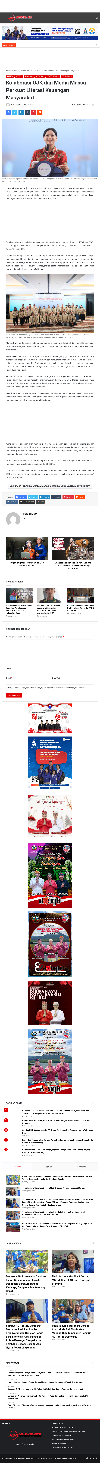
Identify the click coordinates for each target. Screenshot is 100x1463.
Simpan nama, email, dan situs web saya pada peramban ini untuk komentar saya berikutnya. (47, 688)
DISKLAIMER (57, 1423)
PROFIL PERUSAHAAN (61, 1436)
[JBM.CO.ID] (20, 17)
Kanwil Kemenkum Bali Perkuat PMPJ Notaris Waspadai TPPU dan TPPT (80, 608)
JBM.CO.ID (40, 1458)
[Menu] (3, 19)
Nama (9, 668)
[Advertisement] (50, 6)
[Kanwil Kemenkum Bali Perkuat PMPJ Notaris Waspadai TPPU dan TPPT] (80, 595)
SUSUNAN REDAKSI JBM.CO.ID (65, 1440)
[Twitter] (14, 112)
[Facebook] (8, 112)
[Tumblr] (27, 112)
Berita (16, 71)
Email (9, 678)
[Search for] (96, 19)
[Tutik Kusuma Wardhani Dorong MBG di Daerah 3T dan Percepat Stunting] (13, 1191)
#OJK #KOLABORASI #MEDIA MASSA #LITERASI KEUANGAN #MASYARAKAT (50, 486)
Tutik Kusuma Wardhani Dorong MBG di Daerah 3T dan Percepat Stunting (53, 1188)
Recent (17, 1166)
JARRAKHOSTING (69, 1458)
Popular (48, 1166)
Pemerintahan (53, 76)
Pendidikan (67, 76)
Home (10, 71)
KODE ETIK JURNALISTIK (62, 1427)
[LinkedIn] (21, 112)
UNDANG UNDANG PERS (62, 1448)
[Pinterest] (33, 112)
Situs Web (56, 678)
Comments (81, 1166)
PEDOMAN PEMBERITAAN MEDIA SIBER (68, 1432)
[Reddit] (39, 112)
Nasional (40, 76)
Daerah (19, 76)
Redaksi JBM (16, 105)
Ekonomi (29, 76)
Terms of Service (59, 1444)
